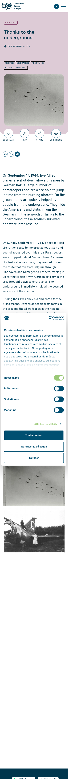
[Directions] (56, 133)
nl (11, 154)
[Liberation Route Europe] (13, 6)
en (17, 154)
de (5, 154)
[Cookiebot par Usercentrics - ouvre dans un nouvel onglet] (49, 318)
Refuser (34, 457)
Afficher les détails (45, 424)
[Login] (56, 6)
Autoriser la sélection (34, 446)
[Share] (39, 133)
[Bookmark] (8, 133)
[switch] (59, 388)
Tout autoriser (33, 435)
